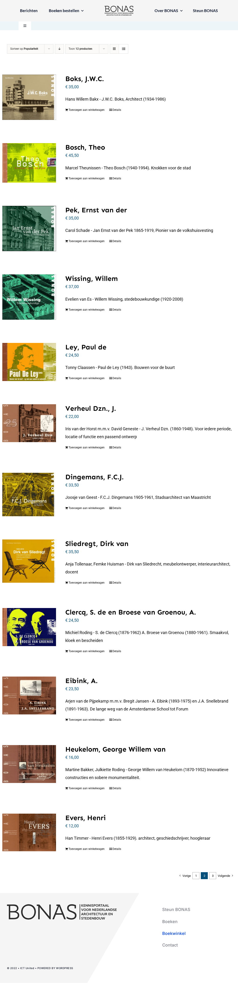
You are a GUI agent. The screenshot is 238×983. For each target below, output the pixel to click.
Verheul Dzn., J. (90, 408)
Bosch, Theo (85, 147)
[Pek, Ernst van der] (29, 228)
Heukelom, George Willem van (115, 749)
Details (116, 110)
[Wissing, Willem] (29, 297)
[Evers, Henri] (29, 832)
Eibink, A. (81, 681)
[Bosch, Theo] (29, 162)
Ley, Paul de (85, 347)
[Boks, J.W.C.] (29, 97)
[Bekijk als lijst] (123, 48)
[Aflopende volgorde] (59, 49)
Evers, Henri (85, 818)
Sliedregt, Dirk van (97, 543)
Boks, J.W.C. (84, 79)
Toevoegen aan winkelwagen (87, 110)
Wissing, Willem (91, 278)
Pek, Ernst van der (96, 210)
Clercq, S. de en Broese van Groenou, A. (130, 612)
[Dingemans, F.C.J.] (29, 494)
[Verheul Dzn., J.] (29, 423)
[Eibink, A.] (29, 695)
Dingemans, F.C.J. (94, 477)
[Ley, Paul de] (29, 362)
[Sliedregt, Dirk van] (29, 561)
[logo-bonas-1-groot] (119, 7)
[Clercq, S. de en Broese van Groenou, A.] (29, 627)
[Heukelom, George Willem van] (29, 764)
